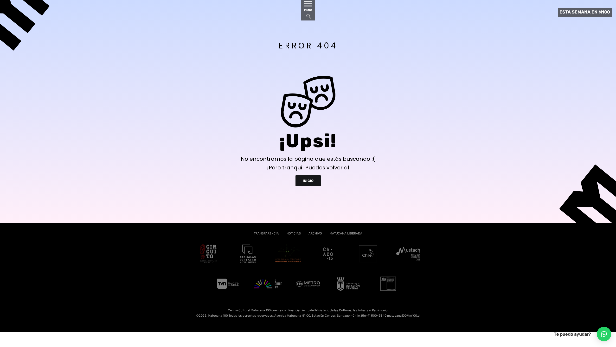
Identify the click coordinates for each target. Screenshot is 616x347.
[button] (604, 334)
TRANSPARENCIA (266, 233)
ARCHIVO (315, 233)
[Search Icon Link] (308, 17)
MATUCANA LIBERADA (346, 233)
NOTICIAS (294, 233)
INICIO (308, 181)
